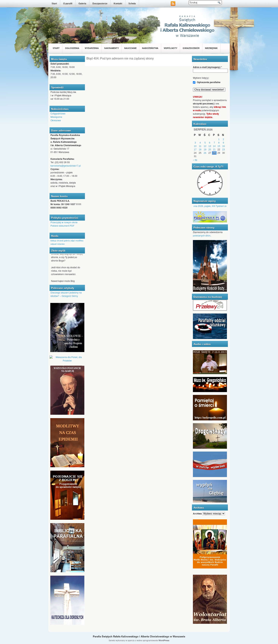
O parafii (67, 3)
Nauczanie (130, 48)
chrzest (60, 240)
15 (218, 146)
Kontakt (118, 3)
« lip (195, 159)
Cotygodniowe (57, 113)
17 (195, 149)
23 (223, 149)
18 (200, 149)
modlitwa (79, 240)
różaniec (61, 243)
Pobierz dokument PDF (62, 225)
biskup (53, 240)
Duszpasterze (99, 3)
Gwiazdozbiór (191, 48)
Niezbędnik (211, 48)
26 (205, 153)
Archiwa (197, 513)
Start (54, 3)
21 (214, 149)
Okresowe (55, 120)
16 (223, 146)
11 (200, 146)
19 (205, 149)
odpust (53, 243)
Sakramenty (111, 48)
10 (195, 146)
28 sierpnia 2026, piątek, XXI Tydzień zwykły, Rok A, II (206, 206)
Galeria (82, 3)
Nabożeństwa (150, 48)
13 (209, 146)
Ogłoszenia (72, 48)
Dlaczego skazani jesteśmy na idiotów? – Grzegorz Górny (66, 294)
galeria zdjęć (69, 240)
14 (214, 146)
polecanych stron (201, 235)
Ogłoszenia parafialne (208, 82)
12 (205, 146)
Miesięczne (56, 116)
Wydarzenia (92, 48)
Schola (132, 3)
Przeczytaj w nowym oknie (64, 222)
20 (209, 149)
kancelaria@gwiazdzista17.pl (65, 165)
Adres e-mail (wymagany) (207, 67)
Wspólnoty (170, 48)
